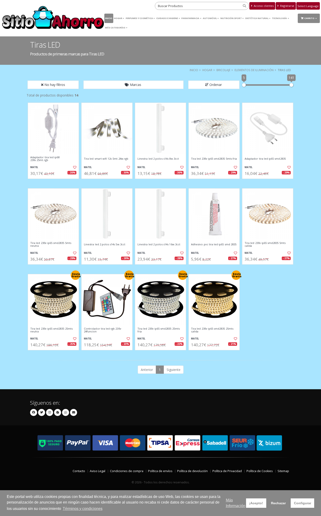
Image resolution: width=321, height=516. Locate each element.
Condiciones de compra (126, 471)
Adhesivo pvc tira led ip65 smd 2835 (213, 244)
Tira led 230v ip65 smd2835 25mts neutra (51, 330)
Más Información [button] (235, 503)
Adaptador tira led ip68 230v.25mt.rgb (44, 159)
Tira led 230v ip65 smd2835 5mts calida (265, 244)
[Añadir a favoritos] (74, 167)
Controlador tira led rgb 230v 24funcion (102, 330)
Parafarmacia (190, 18)
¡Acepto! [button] (256, 503)
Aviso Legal (97, 471)
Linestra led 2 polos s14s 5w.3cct (104, 244)
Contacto (79, 471)
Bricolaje (223, 70)
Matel (34, 167)
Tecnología (279, 18)
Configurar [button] (302, 503)
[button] (133, 85)
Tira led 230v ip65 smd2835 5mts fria (214, 158)
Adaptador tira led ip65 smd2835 (265, 158)
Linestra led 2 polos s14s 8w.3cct (158, 158)
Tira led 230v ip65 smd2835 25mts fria (158, 330)
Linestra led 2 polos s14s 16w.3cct (158, 244)
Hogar (118, 18)
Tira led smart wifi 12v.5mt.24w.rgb (106, 158)
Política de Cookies (260, 471)
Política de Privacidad (227, 471)
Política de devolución (192, 471)
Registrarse (286, 6)
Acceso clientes (263, 6)
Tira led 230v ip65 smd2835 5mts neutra (50, 244)
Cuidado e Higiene (167, 18)
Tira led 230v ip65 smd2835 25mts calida (212, 330)
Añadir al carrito (55, 183)
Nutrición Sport (231, 18)
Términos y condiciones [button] (82, 509)
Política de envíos (160, 471)
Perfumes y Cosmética (139, 18)
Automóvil (210, 18)
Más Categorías (115, 27)
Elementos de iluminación (254, 70)
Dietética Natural (257, 18)
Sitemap (283, 471)
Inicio (108, 18)
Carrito (309, 18)
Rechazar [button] (278, 503)
